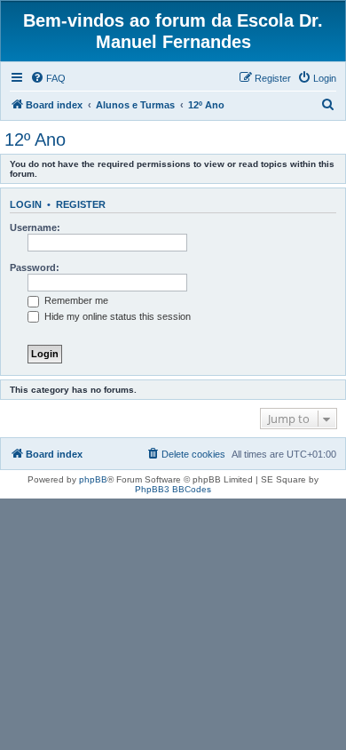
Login (26, 204)
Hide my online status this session (116, 316)
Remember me (75, 300)
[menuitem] (48, 78)
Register (81, 204)
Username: (35, 227)
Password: (34, 267)
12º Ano (35, 139)
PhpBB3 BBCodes (173, 489)
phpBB (93, 479)
